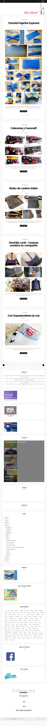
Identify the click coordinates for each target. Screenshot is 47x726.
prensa (21, 630)
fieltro (14, 620)
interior (13, 622)
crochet (6, 616)
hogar (39, 620)
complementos (25, 19)
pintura (26, 628)
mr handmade (23, 624)
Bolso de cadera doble (23, 188)
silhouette (14, 634)
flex (17, 620)
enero (7, 554)
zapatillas (12, 638)
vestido (34, 636)
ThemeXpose (13, 717)
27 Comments (26, 250)
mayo (7, 537)
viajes (38, 636)
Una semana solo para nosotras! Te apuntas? (15, 440)
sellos (30, 632)
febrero (7, 552)
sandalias (25, 632)
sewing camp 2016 (7, 634)
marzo (7, 551)
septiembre (8, 530)
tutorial (23, 636)
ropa (10, 632)
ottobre (12, 626)
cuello (15, 616)
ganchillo (31, 620)
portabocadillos (36, 628)
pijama (22, 628)
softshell (26, 634)
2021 (6, 517)
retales (40, 630)
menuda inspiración (36, 622)
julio (7, 534)
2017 (6, 524)
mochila (12, 624)
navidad (31, 624)
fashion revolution (8, 620)
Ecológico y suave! (9, 461)
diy (40, 616)
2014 (6, 559)
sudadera (35, 634)
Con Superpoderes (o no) (23, 315)
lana (17, 622)
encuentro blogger (13, 618)
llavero (20, 622)
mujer (28, 624)
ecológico (6, 618)
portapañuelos (15, 630)
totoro (14, 636)
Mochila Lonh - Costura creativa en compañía (23, 244)
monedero (17, 624)
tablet (40, 634)
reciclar (29, 630)
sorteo (31, 634)
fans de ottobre (35, 618)
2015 (6, 557)
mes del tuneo (7, 624)
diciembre (8, 525)
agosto (7, 532)
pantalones (18, 626)
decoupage (32, 616)
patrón (22, 626)
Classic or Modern (9, 475)
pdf (26, 626)
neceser (36, 624)
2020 (6, 519)
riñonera (6, 632)
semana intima (34, 632)
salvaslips (20, 632)
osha (9, 626)
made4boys (25, 622)
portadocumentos (8, 630)
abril (7, 549)
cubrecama (11, 616)
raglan (25, 630)
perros (29, 626)
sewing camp (41, 632)
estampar (25, 618)
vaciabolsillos (29, 636)
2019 (6, 520)
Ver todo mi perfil (23, 708)
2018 (6, 522)
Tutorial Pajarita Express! (23, 23)
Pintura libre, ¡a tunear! (10, 454)
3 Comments (26, 320)
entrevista (20, 618)
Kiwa (24, 701)
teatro (10, 636)
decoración (26, 616)
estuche (29, 618)
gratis (36, 620)
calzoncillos (25, 312)
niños (5, 626)
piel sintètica (17, 628)
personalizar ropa (8, 628)
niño (39, 624)
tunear (19, 636)
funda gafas (26, 620)
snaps (18, 634)
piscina (30, 628)
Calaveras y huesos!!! (23, 128)
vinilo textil (7, 638)
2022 (6, 515)
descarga (36, 616)
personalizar (34, 626)
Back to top (40, 717)
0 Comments (26, 132)
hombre (6, 622)
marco (30, 622)
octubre (8, 529)
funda (21, 620)
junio (7, 535)
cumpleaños (20, 616)
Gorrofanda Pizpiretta (10, 447)
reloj (37, 630)
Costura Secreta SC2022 (11, 468)
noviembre (8, 527)
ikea (9, 622)
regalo (33, 630)
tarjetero (6, 636)
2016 (6, 556)
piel (13, 628)
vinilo (42, 636)
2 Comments (26, 27)
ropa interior (14, 632)
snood (22, 634)
